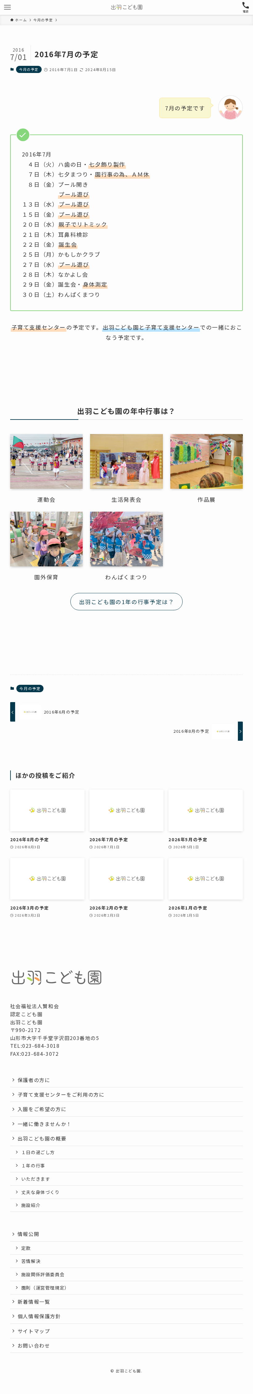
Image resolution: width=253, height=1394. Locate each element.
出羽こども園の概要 (42, 1138)
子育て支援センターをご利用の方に (61, 1094)
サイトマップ (34, 1331)
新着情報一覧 (34, 1301)
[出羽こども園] (126, 7)
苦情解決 (30, 1261)
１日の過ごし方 (38, 1152)
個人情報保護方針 (39, 1316)
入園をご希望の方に (42, 1109)
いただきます (35, 1178)
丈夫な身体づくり (40, 1192)
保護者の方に (34, 1080)
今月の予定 (29, 69)
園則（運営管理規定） (45, 1287)
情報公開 (28, 1234)
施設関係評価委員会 (42, 1274)
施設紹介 (30, 1205)
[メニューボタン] (7, 7)
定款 (26, 1248)
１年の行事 (33, 1165)
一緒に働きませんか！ (45, 1124)
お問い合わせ (34, 1345)
